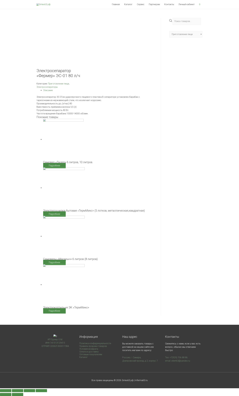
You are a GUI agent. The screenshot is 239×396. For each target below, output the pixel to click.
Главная (116, 4)
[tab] (98, 90)
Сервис (140, 4)
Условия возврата (88, 349)
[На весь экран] (29, 390)
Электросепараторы (47, 87)
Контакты (169, 4)
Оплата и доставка (88, 351)
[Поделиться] (17, 390)
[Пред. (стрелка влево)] (5, 394)
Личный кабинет (186, 4)
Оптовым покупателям (90, 354)
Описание (48, 90)
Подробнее (54, 165)
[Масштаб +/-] (41, 390)
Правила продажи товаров (93, 346)
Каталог (128, 4)
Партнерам (154, 4)
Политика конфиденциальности (95, 343)
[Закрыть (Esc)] (5, 390)
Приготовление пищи (58, 83)
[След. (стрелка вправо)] (17, 394)
